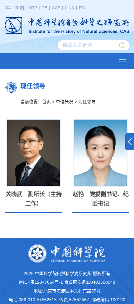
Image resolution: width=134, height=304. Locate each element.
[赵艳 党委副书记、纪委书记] (100, 152)
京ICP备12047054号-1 (41, 282)
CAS (56, 7)
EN (82, 7)
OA (8, 7)
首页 (46, 101)
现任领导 (87, 101)
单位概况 (64, 101)
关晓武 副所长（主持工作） (34, 199)
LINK (69, 7)
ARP (32, 7)
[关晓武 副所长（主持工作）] (33, 152)
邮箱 (19, 7)
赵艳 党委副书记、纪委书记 (101, 199)
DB (44, 7)
